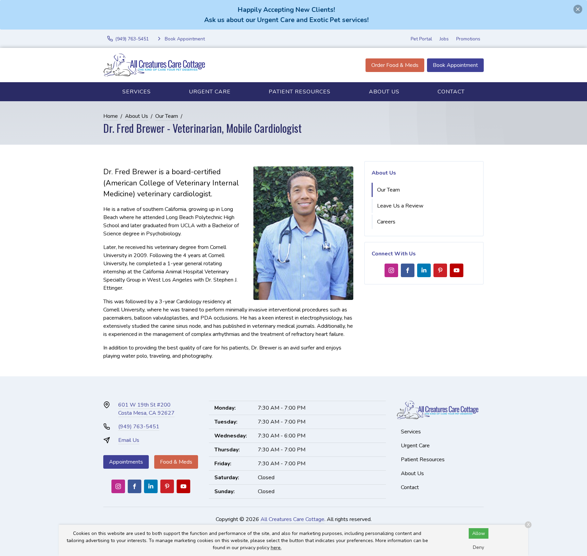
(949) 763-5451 (138, 426)
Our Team (166, 116)
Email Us (128, 440)
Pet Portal (421, 39)
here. (276, 547)
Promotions (468, 39)
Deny (478, 547)
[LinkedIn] (424, 270)
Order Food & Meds (395, 65)
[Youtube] (456, 270)
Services (136, 91)
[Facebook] (407, 270)
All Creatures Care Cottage (292, 519)
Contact (451, 91)
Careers (386, 222)
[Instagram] (391, 270)
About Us (384, 91)
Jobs (444, 39)
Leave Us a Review (400, 206)
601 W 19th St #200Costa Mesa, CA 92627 (146, 409)
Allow (478, 533)
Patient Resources (300, 91)
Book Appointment (455, 65)
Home (110, 116)
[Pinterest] (440, 270)
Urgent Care (210, 91)
